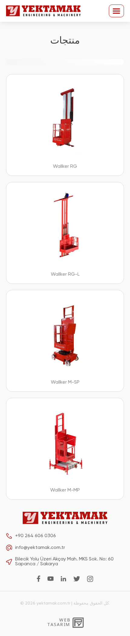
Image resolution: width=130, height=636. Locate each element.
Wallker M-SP (65, 382)
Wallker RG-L (65, 274)
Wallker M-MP (65, 490)
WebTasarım (58, 622)
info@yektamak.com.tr (40, 547)
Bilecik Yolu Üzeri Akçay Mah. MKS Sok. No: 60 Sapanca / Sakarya (64, 561)
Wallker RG (65, 166)
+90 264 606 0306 (35, 536)
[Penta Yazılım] (78, 622)
